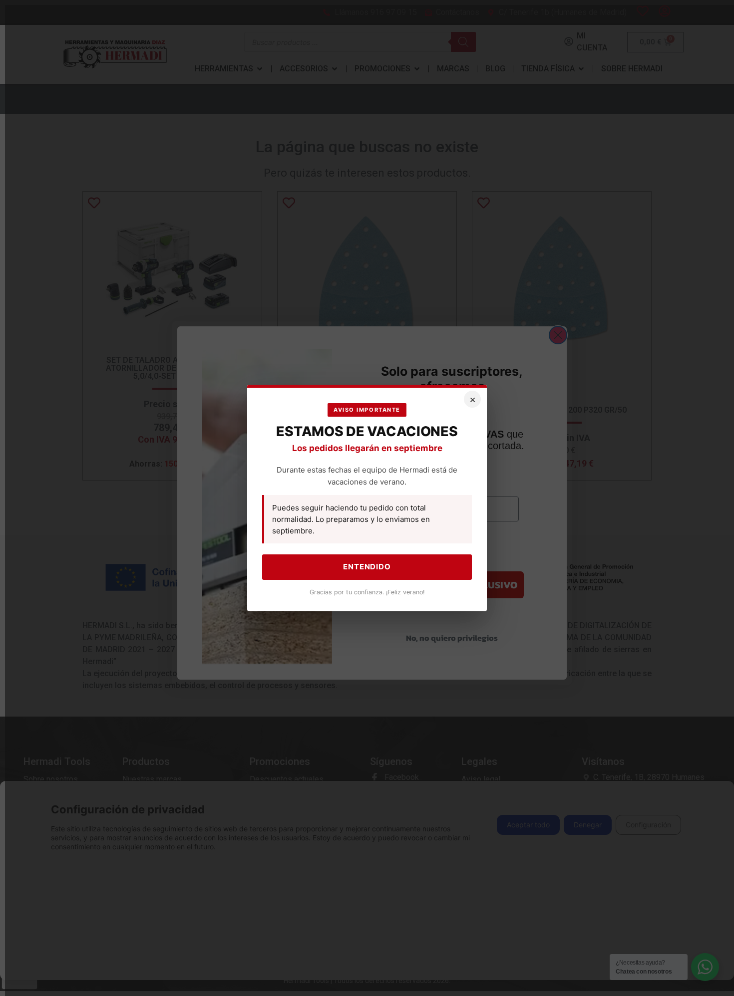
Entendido (367, 566)
